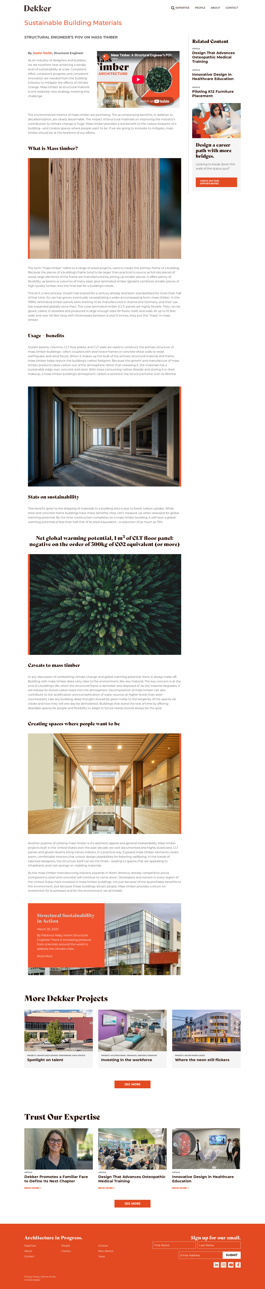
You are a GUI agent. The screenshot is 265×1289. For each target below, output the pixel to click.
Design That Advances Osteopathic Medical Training (213, 57)
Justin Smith (42, 53)
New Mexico (105, 1251)
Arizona (103, 1245)
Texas (101, 1256)
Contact (232, 8)
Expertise (182, 8)
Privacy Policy (32, 1276)
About (215, 8)
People (200, 8)
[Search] (170, 8)
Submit (232, 1255)
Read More (45, 956)
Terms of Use (48, 1276)
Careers (66, 1251)
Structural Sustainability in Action (66, 918)
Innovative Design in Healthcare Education (213, 76)
